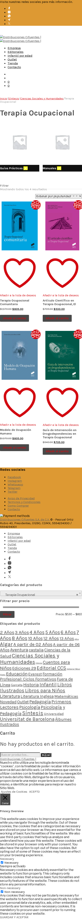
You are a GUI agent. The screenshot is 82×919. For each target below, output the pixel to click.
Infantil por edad (20, 55)
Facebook (14, 477)
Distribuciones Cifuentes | (18, 759)
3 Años (22, 632)
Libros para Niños (45, 690)
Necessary (11, 862)
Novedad (8, 701)
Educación (17, 673)
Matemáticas (66, 696)
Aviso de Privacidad (21, 498)
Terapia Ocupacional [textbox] (40, 595)
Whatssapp (15, 484)
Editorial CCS (51, 668)
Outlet (12, 59)
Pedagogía (40, 701)
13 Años (66, 638)
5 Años (52, 632)
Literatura (10, 696)
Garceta (17, 685)
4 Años (37, 632)
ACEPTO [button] (34, 791)
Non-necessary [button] (10, 888)
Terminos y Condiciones (24, 502)
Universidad (54, 714)
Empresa (14, 48)
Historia (31, 684)
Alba (77, 639)
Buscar (46, 755)
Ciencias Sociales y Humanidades (42, 98)
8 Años (19, 638)
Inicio (3, 98)
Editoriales (15, 52)
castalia (36, 649)
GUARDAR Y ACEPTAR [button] (14, 917)
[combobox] (41, 593)
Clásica (39, 663)
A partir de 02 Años (32, 644)
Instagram (15, 481)
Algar (6, 644)
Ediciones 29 (24, 668)
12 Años (51, 638)
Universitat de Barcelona (27, 719)
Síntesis (13, 98)
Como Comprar (18, 505)
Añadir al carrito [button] (14, 318)
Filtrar (7, 614)
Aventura (19, 649)
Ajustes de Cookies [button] (14, 791)
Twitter (12, 491)
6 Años (68, 632)
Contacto (14, 67)
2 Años (7, 632)
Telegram (14, 488)
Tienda (13, 63)
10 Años (35, 638)
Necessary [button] (7, 859)
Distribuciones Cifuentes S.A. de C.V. (25, 519)
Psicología (29, 707)
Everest (35, 674)
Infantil (48, 685)
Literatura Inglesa (37, 696)
